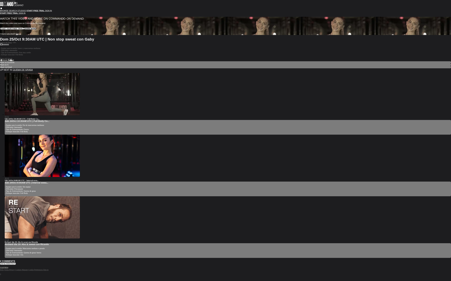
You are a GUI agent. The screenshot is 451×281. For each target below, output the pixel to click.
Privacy (12, 270)
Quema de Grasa (6, 42)
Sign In (22, 13)
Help (2, 270)
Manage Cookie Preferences (32, 270)
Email (12, 60)
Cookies (18, 270)
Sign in (48, 11)
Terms (6, 270)
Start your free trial (12, 29)
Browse (4, 11)
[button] (1, 8)
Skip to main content (7, 1)
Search (13, 11)
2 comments (4, 44)
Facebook (4, 60)
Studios (21, 11)
